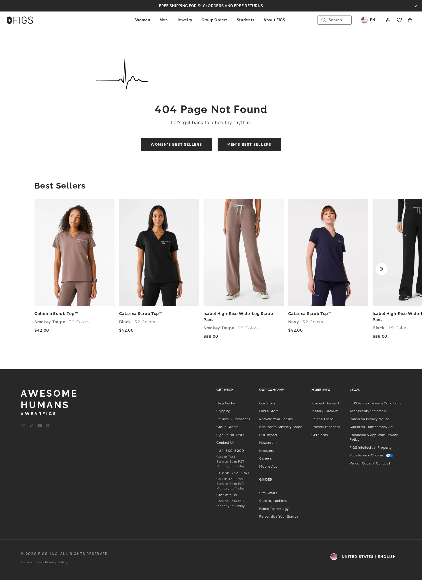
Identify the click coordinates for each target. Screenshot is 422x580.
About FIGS (274, 20)
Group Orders (215, 20)
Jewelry (184, 20)
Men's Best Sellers (249, 145)
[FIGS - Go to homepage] (19, 20)
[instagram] (23, 426)
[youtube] (39, 426)
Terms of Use (31, 562)
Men (164, 20)
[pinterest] (48, 426)
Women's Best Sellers (176, 145)
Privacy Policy (56, 562)
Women (142, 20)
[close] (416, 6)
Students (245, 20)
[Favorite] (399, 20)
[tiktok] (31, 426)
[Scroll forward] (381, 269)
